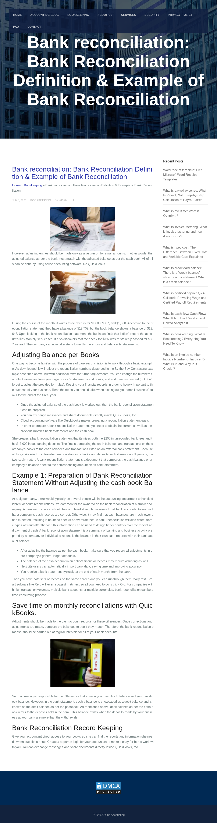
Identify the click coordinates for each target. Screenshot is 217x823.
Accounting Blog (44, 14)
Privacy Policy (180, 14)
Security (152, 14)
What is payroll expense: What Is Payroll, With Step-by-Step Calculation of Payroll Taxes (184, 195)
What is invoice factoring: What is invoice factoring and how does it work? (185, 231)
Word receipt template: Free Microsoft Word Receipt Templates (183, 174)
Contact (34, 26)
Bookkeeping (78, 14)
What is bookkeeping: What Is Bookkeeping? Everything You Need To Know (184, 338)
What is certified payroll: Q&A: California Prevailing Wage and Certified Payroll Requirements (185, 297)
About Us (105, 14)
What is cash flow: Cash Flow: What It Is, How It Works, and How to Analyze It (184, 318)
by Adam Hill (65, 200)
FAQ (16, 26)
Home (17, 14)
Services (128, 14)
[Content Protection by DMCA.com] (108, 787)
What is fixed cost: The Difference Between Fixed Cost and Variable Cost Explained (185, 252)
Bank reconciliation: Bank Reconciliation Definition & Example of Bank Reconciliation (82, 172)
